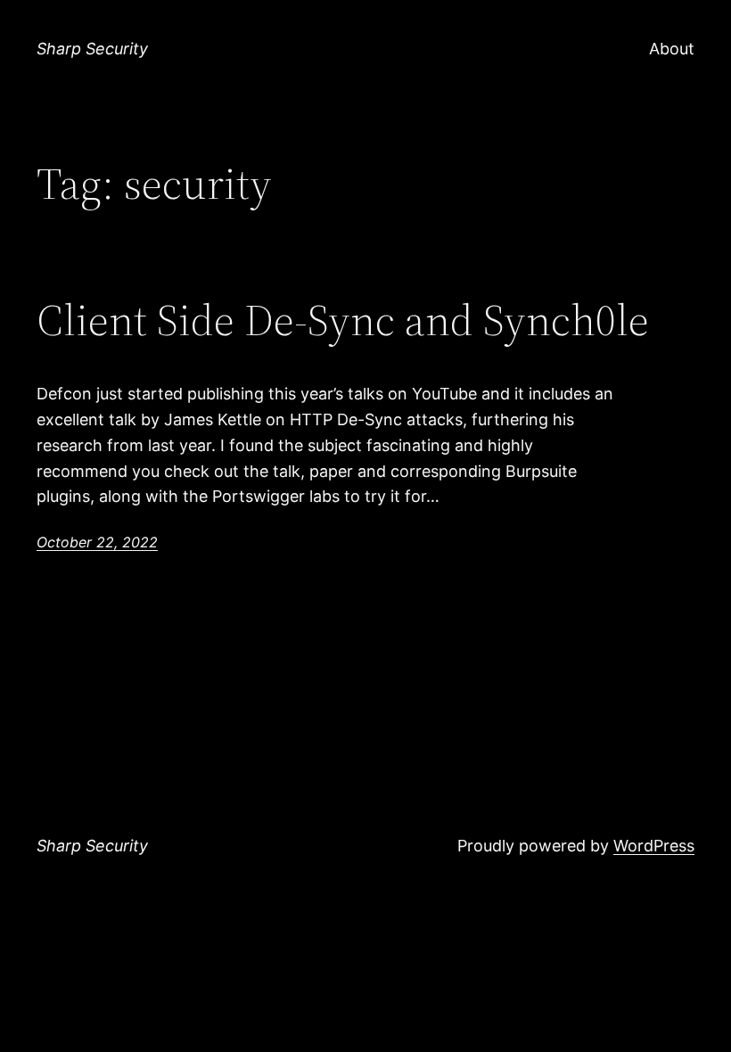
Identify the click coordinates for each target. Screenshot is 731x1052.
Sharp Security (92, 48)
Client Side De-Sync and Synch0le (343, 320)
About (671, 48)
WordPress (653, 845)
